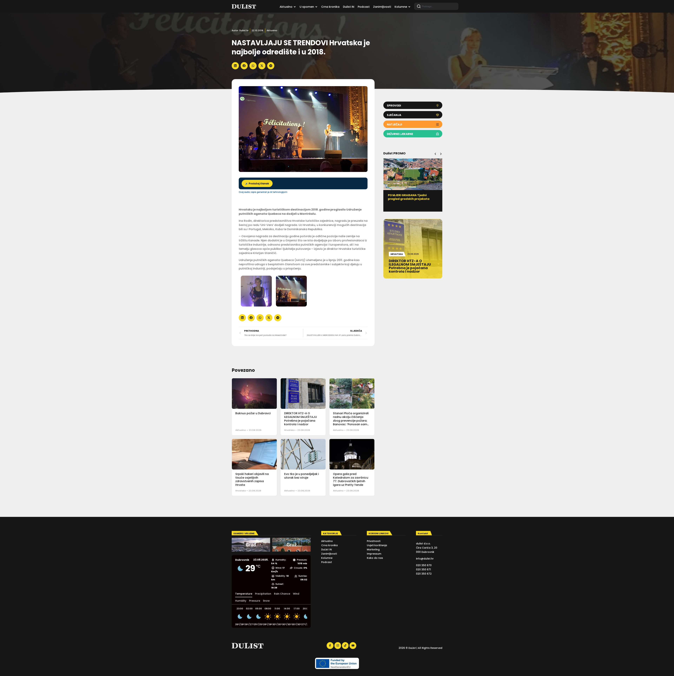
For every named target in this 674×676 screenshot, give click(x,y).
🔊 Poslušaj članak (257, 183)
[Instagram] (337, 645)
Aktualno (272, 30)
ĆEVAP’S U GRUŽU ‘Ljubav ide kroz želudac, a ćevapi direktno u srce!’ (412, 199)
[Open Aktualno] (294, 7)
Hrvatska (289, 430)
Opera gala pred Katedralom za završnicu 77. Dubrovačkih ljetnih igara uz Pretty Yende (350, 479)
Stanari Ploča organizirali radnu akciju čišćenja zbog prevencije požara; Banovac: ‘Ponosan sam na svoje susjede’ (351, 420)
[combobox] (436, 6)
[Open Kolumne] (409, 7)
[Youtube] (352, 645)
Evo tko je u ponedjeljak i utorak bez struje (301, 476)
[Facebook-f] (330, 645)
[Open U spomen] (316, 7)
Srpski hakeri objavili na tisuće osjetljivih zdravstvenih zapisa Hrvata (252, 479)
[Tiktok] (345, 645)
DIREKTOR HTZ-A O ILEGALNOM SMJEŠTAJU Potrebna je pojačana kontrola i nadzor (300, 418)
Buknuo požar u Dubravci (253, 413)
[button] (235, 65)
